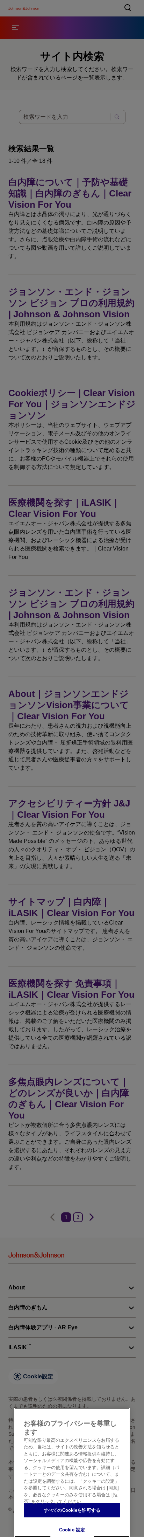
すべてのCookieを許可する (72, 1510)
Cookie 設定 (72, 1529)
